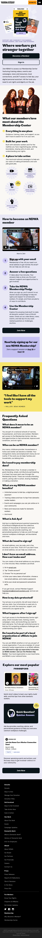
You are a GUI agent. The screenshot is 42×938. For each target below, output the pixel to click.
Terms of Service (25, 935)
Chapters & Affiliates (11, 902)
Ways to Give (8, 792)
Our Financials (9, 860)
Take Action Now (10, 809)
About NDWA (8, 849)
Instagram (13, 909)
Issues (6, 824)
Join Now (21, 330)
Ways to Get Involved (11, 806)
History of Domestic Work (13, 838)
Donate (32, 2)
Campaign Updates (10, 827)
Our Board (7, 853)
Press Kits (7, 888)
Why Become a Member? (12, 917)
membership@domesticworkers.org (16, 591)
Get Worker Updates (11, 905)
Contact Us (8, 867)
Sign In (21, 62)
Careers (6, 863)
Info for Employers (10, 842)
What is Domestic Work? (12, 834)
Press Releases (9, 874)
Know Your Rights (10, 898)
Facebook (9, 909)
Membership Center (11, 920)
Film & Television (10, 881)
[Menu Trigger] (39, 2)
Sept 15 (21, 352)
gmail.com (12, 567)
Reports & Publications (12, 878)
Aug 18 (30, 349)
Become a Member (21, 56)
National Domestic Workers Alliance (13, 1)
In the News (8, 885)
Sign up (13, 259)
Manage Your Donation (12, 795)
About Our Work (9, 820)
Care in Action (9, 813)
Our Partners (8, 856)
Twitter (5, 909)
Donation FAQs (9, 799)
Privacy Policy (16, 935)
